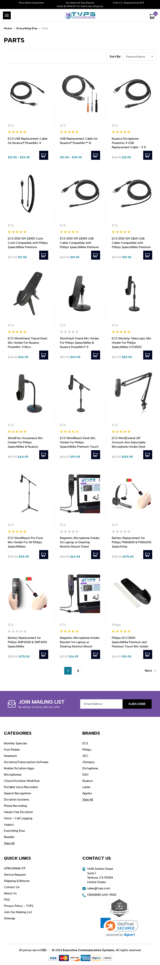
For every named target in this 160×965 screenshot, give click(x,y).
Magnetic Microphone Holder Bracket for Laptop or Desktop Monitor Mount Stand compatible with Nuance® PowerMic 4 (80, 646)
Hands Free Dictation (18, 812)
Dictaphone (90, 768)
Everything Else (14, 831)
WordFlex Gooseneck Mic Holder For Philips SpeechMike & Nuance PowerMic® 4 (25, 444)
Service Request (15, 874)
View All (9, 843)
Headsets (10, 756)
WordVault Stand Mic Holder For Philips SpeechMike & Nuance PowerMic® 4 (79, 343)
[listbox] (139, 57)
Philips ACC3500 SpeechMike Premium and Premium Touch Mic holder (130, 642)
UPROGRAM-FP (15, 868)
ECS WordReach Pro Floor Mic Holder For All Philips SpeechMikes (25, 542)
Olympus (88, 762)
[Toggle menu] (7, 15)
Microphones (12, 774)
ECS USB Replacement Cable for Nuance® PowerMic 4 (27, 141)
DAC (85, 774)
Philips (86, 749)
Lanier (86, 787)
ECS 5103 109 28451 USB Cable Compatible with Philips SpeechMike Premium (79, 243)
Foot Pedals (12, 749)
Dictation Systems (16, 799)
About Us (10, 893)
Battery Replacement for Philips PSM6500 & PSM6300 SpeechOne (131, 542)
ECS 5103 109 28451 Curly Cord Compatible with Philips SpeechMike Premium (28, 243)
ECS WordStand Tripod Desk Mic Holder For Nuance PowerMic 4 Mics (27, 343)
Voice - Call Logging (18, 818)
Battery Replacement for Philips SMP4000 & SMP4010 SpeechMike (27, 642)
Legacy (9, 824)
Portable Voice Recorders (21, 787)
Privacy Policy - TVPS (18, 906)
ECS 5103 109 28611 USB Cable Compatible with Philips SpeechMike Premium (131, 243)
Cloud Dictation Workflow (22, 781)
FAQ (7, 899)
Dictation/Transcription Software (26, 762)
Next (149, 670)
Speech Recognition (17, 793)
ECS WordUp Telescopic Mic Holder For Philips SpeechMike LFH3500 (131, 343)
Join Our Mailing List (18, 912)
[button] (119, 927)
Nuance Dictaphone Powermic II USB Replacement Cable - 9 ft (129, 143)
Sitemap (9, 918)
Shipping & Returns (17, 881)
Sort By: (115, 56)
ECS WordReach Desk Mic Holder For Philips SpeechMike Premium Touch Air (79, 444)
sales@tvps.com (98, 888)
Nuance (87, 781)
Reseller (9, 837)
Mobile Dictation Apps (19, 768)
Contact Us (12, 887)
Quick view (28, 94)
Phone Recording (15, 806)
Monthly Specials (15, 743)
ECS (85, 743)
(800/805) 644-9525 (101, 895)
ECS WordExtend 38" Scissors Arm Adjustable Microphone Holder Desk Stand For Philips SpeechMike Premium (132, 446)
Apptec (87, 793)
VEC (85, 756)
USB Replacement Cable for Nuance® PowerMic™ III (79, 141)
